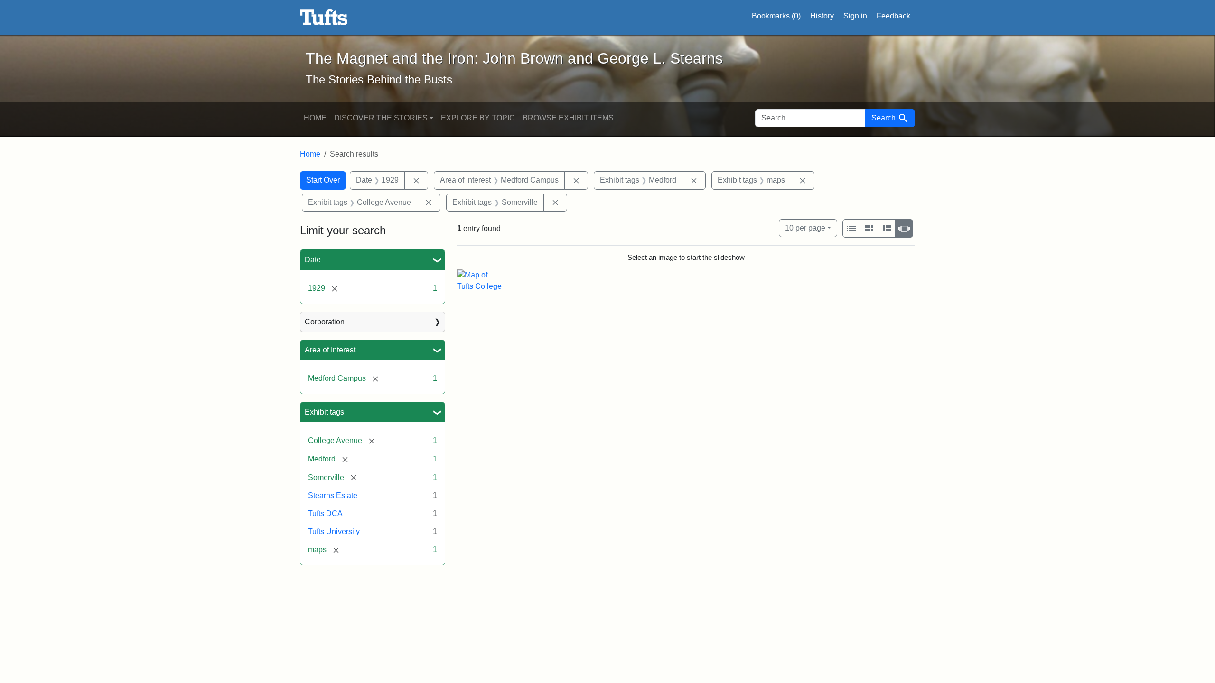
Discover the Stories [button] (381, 118)
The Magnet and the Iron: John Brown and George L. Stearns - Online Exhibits (324, 18)
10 (805, 227)
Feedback (893, 16)
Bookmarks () (776, 16)
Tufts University (334, 531)
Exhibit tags (324, 412)
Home (315, 118)
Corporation (325, 322)
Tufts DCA (325, 513)
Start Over (323, 180)
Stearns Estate (332, 495)
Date (313, 260)
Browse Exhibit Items (568, 118)
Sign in (855, 16)
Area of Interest (330, 350)
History (822, 16)
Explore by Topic (478, 118)
